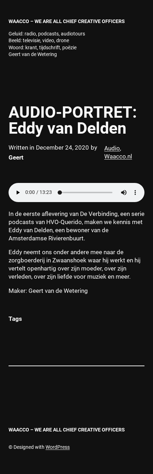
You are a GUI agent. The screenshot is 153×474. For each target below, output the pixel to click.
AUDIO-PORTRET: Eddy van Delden (73, 120)
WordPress (58, 447)
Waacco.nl (118, 156)
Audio (112, 148)
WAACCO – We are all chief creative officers (67, 21)
